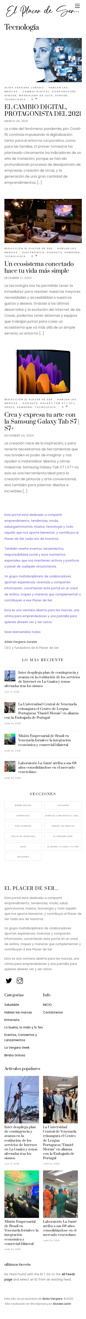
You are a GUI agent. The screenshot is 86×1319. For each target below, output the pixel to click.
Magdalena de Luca (36, 95)
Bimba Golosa (23, 805)
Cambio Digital (36, 91)
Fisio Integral (23, 825)
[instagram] (20, 979)
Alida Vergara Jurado (24, 87)
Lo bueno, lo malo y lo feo (63, 846)
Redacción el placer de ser (28, 248)
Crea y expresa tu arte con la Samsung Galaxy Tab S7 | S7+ (42, 421)
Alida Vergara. (53, 1299)
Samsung (72, 252)
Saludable (23, 856)
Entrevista (23, 815)
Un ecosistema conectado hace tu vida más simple (39, 267)
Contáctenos (53, 1012)
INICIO (47, 1005)
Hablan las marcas (63, 825)
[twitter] (9, 979)
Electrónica (33, 252)
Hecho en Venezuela (23, 836)
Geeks (9, 407)
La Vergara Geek (63, 836)
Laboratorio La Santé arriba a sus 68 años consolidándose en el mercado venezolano (47, 767)
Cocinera (63, 805)
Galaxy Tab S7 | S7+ (57, 403)
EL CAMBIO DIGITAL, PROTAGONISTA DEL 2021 (42, 111)
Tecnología (15, 99)
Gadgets (54, 252)
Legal (23, 846)
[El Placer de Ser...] (42, 16)
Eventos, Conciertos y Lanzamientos (63, 815)
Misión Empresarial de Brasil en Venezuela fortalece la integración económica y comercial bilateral (44, 740)
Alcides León (62, 1304)
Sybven (61, 95)
